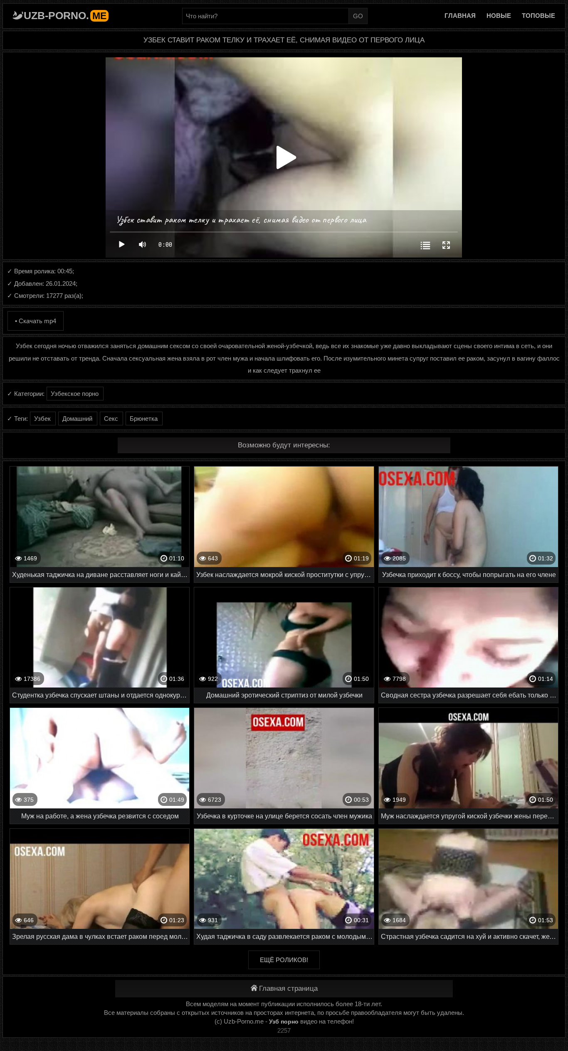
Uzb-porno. (65, 15)
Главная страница (288, 988)
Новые (499, 15)
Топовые (538, 15)
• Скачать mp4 (35, 320)
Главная (460, 15)
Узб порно (284, 1021)
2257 (284, 1030)
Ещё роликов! (284, 959)
